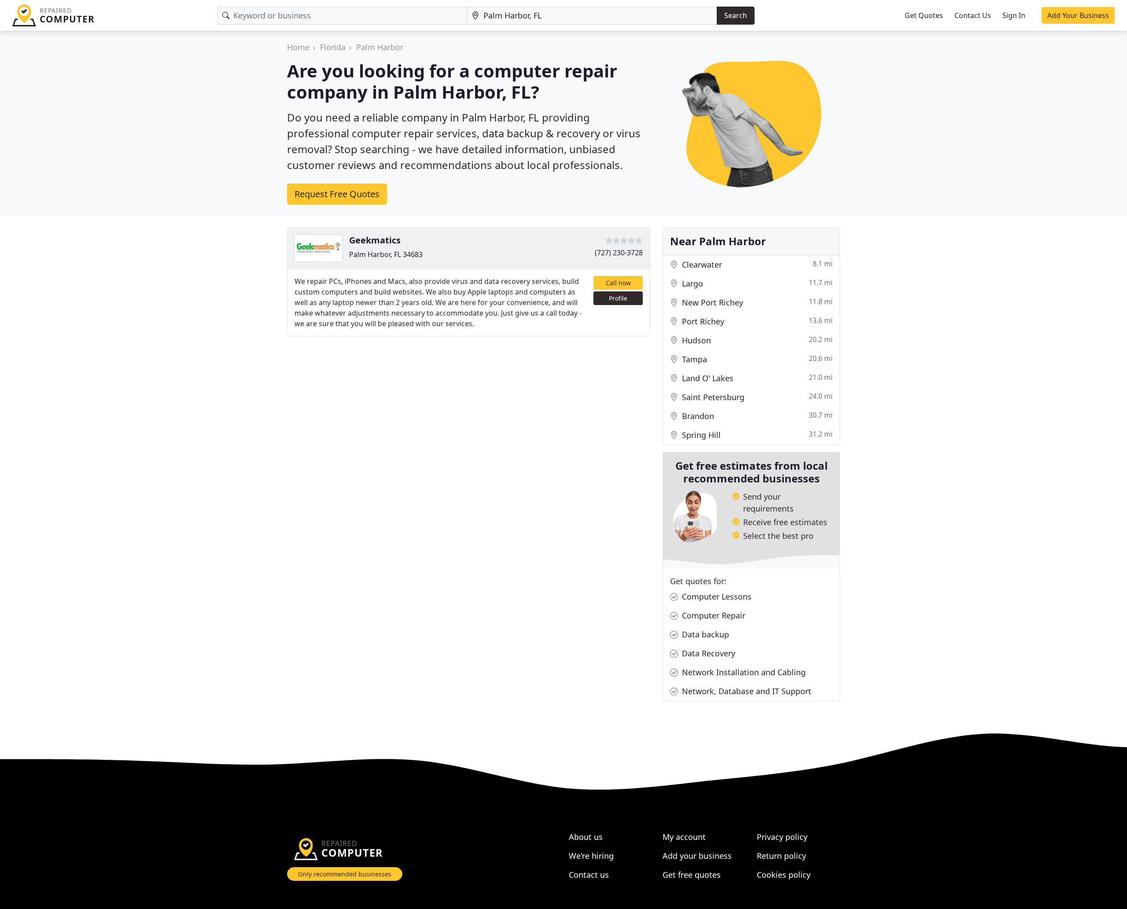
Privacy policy (782, 837)
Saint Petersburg (756, 396)
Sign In (1013, 15)
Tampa (756, 358)
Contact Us (972, 15)
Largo (756, 283)
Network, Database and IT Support (745, 691)
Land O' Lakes (756, 377)
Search (735, 15)
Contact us (589, 874)
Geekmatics (375, 240)
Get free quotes (692, 874)
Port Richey (756, 321)
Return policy (781, 855)
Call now (618, 283)
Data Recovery (707, 653)
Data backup (704, 634)
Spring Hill (756, 434)
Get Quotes (924, 15)
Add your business (697, 855)
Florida (333, 47)
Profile (618, 298)
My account (684, 837)
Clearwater (756, 264)
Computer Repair (712, 615)
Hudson (756, 340)
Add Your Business (1078, 15)
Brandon (756, 415)
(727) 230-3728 (619, 253)
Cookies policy (783, 874)
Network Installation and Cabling (743, 672)
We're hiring (591, 855)
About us (586, 837)
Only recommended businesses (344, 874)
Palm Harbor (379, 47)
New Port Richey (756, 302)
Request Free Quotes (337, 194)
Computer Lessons (715, 596)
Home (298, 47)
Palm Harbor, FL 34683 (386, 254)
